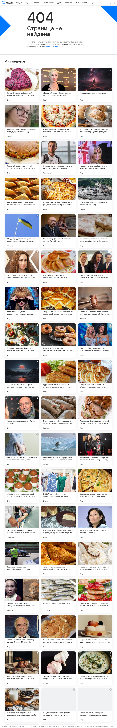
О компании (13, 726)
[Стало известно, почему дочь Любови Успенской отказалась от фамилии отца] (22, 267)
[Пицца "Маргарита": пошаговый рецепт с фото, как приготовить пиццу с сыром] (58, 195)
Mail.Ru (4, 726)
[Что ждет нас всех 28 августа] (95, 85)
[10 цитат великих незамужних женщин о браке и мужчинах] (58, 705)
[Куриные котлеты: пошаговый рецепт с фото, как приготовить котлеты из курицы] (58, 377)
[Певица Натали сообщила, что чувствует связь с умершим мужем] (95, 158)
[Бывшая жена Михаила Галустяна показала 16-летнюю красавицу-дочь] (95, 450)
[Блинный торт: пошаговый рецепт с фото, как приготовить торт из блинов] (58, 523)
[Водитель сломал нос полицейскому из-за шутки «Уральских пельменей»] (22, 559)
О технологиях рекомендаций (49, 726)
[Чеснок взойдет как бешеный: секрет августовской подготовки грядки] (58, 668)
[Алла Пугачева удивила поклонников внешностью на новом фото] (22, 304)
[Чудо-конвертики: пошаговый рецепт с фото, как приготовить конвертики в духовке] (22, 195)
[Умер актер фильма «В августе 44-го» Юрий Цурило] (58, 231)
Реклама (21, 726)
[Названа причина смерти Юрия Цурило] (22, 413)
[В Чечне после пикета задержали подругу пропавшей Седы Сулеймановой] (22, 122)
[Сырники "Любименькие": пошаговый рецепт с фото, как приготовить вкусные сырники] (58, 267)
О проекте (34, 726)
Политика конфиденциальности (71, 726)
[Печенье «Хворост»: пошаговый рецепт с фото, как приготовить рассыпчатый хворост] (58, 632)
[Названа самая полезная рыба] (58, 596)
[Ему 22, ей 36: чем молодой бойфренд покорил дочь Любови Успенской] (95, 340)
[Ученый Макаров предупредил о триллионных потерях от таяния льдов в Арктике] (58, 450)
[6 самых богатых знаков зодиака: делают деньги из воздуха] (58, 158)
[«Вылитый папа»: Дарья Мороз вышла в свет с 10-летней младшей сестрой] (58, 85)
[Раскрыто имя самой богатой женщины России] (95, 523)
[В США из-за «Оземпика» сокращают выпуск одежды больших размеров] (58, 486)
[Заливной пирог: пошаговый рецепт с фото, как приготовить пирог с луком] (22, 158)
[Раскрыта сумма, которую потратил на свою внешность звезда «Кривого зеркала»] (95, 705)
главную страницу (51, 46)
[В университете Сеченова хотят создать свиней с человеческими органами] (58, 413)
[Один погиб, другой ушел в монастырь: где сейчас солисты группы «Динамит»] (95, 267)
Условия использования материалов (96, 726)
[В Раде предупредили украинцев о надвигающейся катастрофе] (22, 231)
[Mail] (3, 2)
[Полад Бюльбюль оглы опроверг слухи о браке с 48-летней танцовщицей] (22, 632)
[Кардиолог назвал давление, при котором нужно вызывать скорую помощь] (22, 523)
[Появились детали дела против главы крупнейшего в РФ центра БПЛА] (95, 304)
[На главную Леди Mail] (9, 2)
